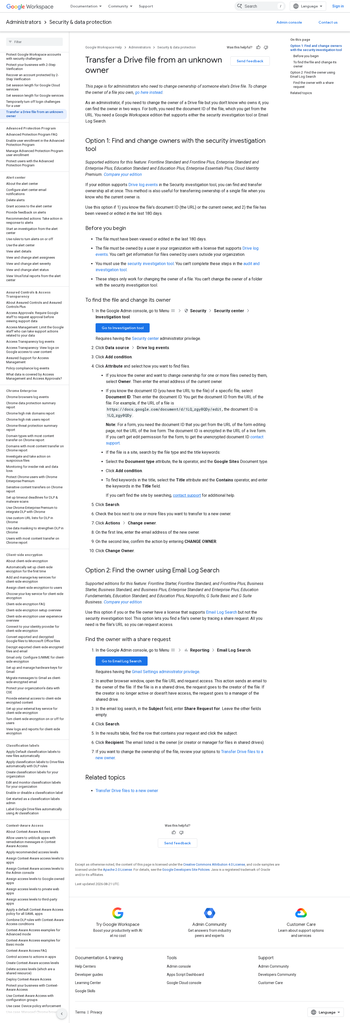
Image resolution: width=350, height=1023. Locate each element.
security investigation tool (150, 263)
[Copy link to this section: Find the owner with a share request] (176, 640)
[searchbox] (34, 42)
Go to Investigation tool (122, 328)
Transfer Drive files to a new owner (127, 790)
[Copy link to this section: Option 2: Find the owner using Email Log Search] (224, 571)
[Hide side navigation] (62, 1014)
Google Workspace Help (103, 47)
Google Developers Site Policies (186, 870)
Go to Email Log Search (121, 661)
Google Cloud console (184, 983)
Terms (80, 1012)
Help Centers (85, 966)
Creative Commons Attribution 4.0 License (214, 864)
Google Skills (85, 991)
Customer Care (270, 983)
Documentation (83, 6)
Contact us (328, 22)
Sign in (338, 6)
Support (146, 6)
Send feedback (250, 61)
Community (118, 6)
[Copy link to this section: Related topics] (130, 778)
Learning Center (88, 983)
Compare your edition (123, 174)
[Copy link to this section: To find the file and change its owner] (176, 300)
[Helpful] (258, 47)
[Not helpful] (266, 47)
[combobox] (260, 6)
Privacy (96, 1012)
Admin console (289, 22)
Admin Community (273, 966)
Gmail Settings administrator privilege (165, 671)
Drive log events (143, 184)
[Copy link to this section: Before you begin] (131, 229)
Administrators (23, 22)
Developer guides (89, 975)
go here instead (148, 92)
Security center (145, 338)
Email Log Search (221, 612)
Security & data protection (80, 22)
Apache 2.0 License (117, 870)
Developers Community (277, 975)
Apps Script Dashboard (185, 975)
